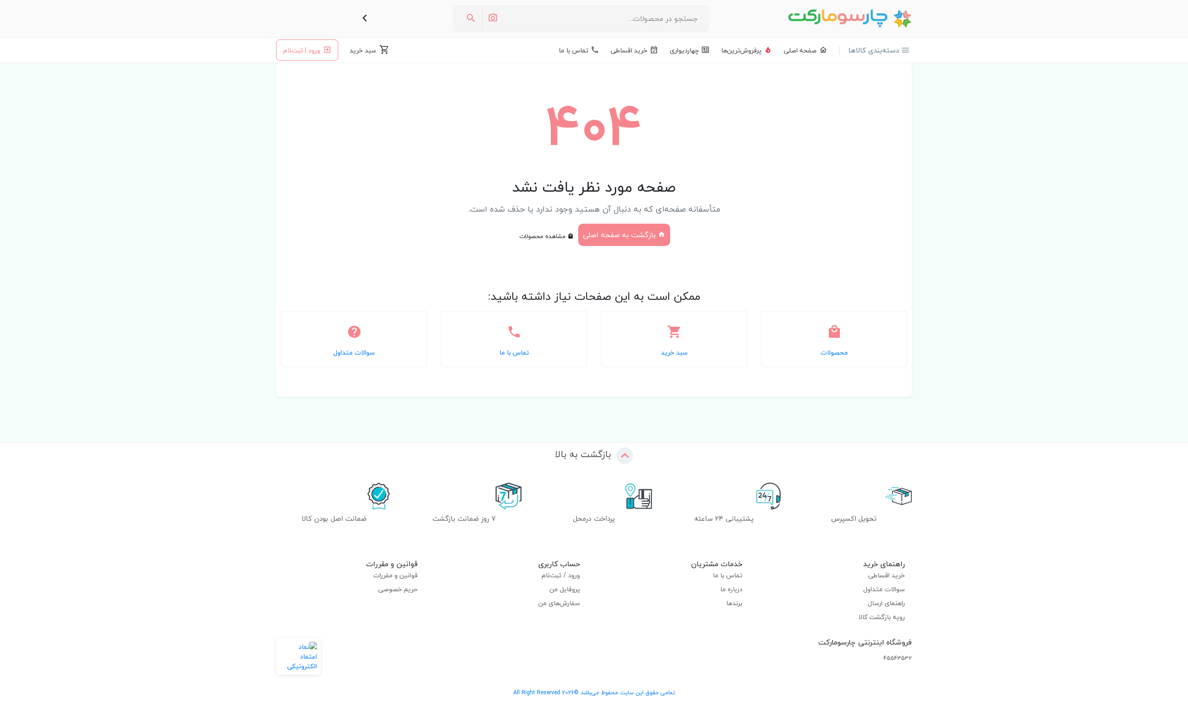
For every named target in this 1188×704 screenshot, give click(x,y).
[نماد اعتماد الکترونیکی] (298, 656)
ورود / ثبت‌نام (561, 575)
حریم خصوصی (398, 589)
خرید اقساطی (629, 50)
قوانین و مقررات (395, 575)
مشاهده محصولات (543, 236)
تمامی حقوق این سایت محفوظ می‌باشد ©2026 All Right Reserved (594, 693)
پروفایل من (564, 589)
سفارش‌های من (559, 603)
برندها (734, 603)
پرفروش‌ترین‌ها (741, 50)
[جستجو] (471, 18)
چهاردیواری (684, 50)
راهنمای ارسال (886, 603)
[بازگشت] (365, 18)
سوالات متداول (884, 589)
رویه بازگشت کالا (882, 617)
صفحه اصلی (800, 50)
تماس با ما (573, 50)
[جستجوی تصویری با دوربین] (492, 18)
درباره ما (731, 589)
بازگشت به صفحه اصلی (620, 234)
